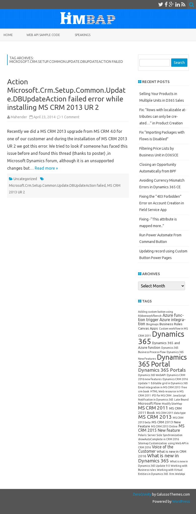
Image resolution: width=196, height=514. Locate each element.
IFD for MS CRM (162, 395)
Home (8, 35)
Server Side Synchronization (165, 435)
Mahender (19, 117)
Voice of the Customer (155, 449)
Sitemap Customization (152, 443)
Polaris (142, 435)
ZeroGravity (142, 494)
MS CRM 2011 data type (171, 412)
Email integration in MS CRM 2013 (159, 387)
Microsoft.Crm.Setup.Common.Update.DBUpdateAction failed (57, 185)
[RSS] (183, 4)
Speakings (82, 35)
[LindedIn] (177, 4)
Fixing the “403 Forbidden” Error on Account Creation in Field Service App (161, 203)
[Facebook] (166, 4)
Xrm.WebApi (177, 473)
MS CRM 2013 (155, 417)
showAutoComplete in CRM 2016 (158, 439)
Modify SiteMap (172, 403)
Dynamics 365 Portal (162, 360)
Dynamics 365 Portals (162, 370)
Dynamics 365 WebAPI (152, 375)
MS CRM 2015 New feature (161, 428)
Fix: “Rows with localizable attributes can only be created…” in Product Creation (162, 116)
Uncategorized (25, 179)
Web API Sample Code (43, 35)
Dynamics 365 (161, 338)
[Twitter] (160, 4)
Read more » (46, 168)
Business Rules (171, 324)
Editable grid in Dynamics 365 (169, 383)
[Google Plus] (171, 4)
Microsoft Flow (149, 403)
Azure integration (162, 321)
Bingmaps (152, 324)
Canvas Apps (148, 328)
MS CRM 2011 (153, 408)
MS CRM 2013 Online (164, 426)
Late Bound (181, 399)
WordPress (181, 501)
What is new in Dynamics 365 (158, 458)
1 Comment (70, 117)
